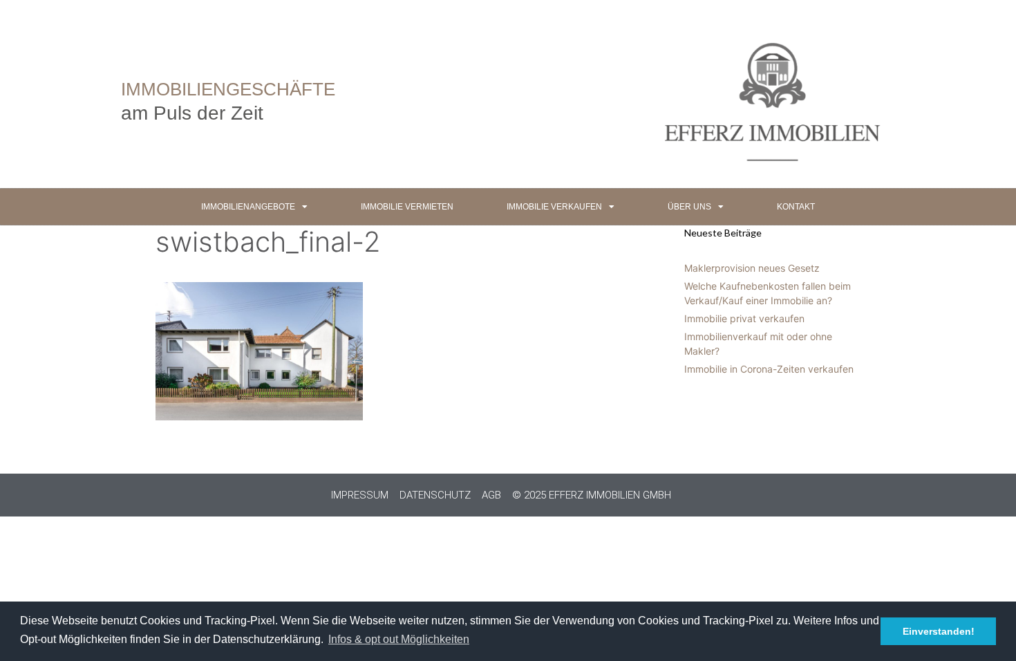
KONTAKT (796, 207)
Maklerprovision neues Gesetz (752, 268)
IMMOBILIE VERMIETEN (407, 207)
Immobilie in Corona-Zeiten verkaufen (769, 369)
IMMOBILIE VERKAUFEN (554, 207)
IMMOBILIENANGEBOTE (248, 207)
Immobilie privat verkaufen (744, 318)
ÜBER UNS (689, 207)
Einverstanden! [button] (939, 631)
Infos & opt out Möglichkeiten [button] (398, 639)
